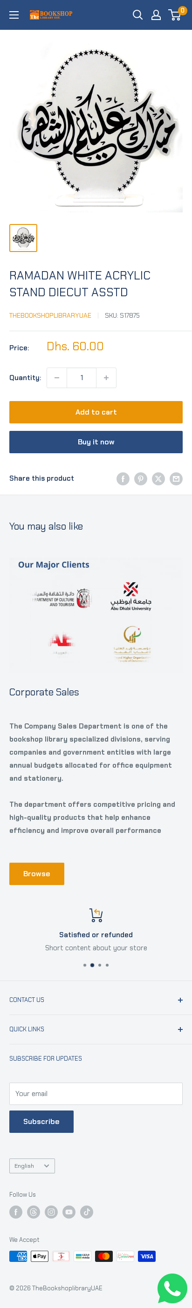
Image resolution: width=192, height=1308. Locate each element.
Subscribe (41, 1121)
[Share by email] (176, 478)
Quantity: (25, 377)
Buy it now (96, 442)
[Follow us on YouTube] (68, 1212)
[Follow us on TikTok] (86, 1212)
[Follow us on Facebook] (15, 1212)
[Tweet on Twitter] (158, 478)
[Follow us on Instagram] (51, 1212)
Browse (36, 874)
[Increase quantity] (106, 378)
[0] (175, 14)
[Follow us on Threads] (33, 1212)
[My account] (156, 15)
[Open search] (138, 15)
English (24, 1166)
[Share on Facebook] (123, 478)
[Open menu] (14, 15)
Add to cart (96, 412)
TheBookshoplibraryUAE (50, 315)
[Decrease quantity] (57, 378)
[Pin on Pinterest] (140, 478)
